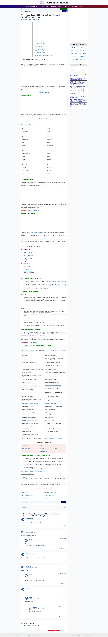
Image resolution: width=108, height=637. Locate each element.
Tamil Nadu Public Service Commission (53, 385)
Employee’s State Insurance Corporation (53, 438)
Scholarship (73, 56)
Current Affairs (83, 53)
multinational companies (46, 477)
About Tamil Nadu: (42, 45)
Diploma (32, 350)
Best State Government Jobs (50, 492)
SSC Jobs (55, 448)
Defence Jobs (55, 445)
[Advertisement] (54, 634)
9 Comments (24, 19)
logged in (29, 625)
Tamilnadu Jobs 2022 (39, 42)
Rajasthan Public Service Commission (30, 420)
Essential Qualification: (41, 50)
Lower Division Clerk (28, 271)
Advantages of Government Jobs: (44, 55)
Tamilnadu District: (42, 43)
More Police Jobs (26, 448)
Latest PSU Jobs (43, 451)
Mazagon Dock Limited (50, 420)
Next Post (64, 507)
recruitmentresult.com (44, 92)
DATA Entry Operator (28, 252)
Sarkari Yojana (74, 53)
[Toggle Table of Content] (53, 40)
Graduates (61, 281)
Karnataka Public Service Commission (30, 403)
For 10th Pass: (40, 47)
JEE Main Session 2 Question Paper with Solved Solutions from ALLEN (78, 70)
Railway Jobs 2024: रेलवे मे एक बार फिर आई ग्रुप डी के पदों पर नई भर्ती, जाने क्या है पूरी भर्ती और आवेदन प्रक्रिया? (78, 92)
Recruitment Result (56, 2)
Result (72, 50)
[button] (84, 6)
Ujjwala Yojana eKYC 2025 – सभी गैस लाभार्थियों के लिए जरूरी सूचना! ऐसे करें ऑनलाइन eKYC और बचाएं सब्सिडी (78, 74)
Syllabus (81, 47)
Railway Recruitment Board (50, 403)
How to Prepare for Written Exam (31, 305)
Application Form (74, 59)
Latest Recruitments (32, 342)
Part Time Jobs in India (49, 495)
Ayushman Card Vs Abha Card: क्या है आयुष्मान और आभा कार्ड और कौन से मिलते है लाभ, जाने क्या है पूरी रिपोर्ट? (78, 96)
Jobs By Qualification (32, 275)
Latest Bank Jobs (26, 445)
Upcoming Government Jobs (33, 210)
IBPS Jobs (42, 448)
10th (55, 281)
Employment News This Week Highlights (34, 471)
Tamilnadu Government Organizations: (45, 54)
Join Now (65, 11)
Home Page (82, 59)
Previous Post (23, 507)
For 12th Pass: (41, 49)
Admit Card (82, 50)
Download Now (63, 9)
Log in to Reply (63, 525)
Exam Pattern (82, 56)
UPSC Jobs (42, 445)
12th (58, 281)
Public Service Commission (33, 232)
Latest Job (73, 47)
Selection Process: (40, 52)
